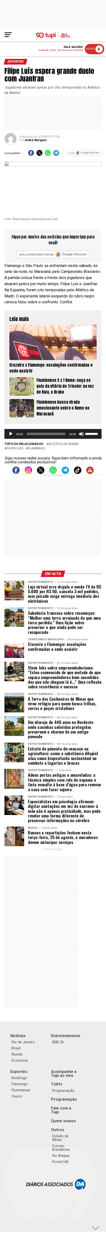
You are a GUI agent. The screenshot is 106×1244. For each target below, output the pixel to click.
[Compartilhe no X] (39, 154)
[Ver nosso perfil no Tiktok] (77, 472)
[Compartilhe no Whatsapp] (48, 154)
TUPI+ (57, 1084)
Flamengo (36, 448)
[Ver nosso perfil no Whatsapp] (53, 472)
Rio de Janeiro (23, 1042)
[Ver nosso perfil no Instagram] (28, 472)
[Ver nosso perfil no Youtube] (90, 472)
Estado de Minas (60, 1138)
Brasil (16, 1048)
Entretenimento (65, 1035)
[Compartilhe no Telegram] (56, 154)
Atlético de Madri (63, 444)
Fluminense (21, 1090)
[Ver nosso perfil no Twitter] (40, 472)
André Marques (36, 140)
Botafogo (19, 1078)
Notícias (18, 1035)
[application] (53, 434)
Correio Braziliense (61, 1148)
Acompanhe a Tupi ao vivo (63, 1073)
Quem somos (63, 1121)
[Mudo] (81, 433)
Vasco (17, 1096)
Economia (20, 1060)
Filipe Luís (14, 448)
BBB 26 (58, 1042)
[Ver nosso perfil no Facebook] (16, 472)
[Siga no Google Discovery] (84, 154)
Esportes (18, 1071)
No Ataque (61, 1155)
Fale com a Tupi (61, 1110)
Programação (63, 1090)
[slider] (92, 433)
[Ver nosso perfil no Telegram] (65, 472)
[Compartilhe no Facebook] (31, 154)
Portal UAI (60, 1162)
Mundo (17, 1054)
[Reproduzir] (10, 433)
